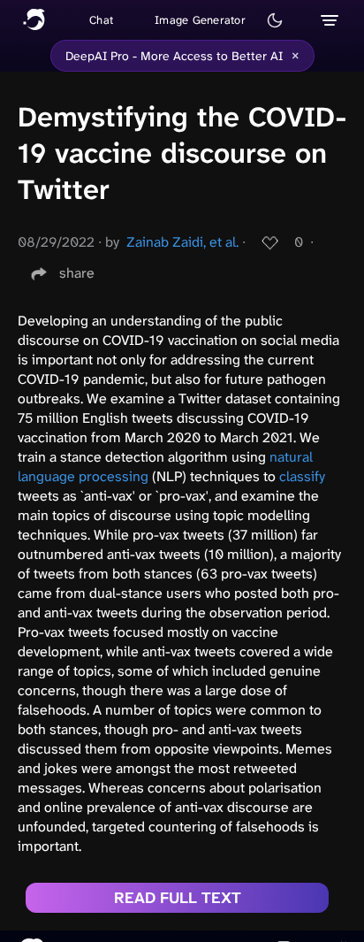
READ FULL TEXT (177, 897)
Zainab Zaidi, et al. (182, 242)
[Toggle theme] (275, 20)
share (77, 273)
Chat (101, 19)
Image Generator (200, 19)
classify (302, 476)
